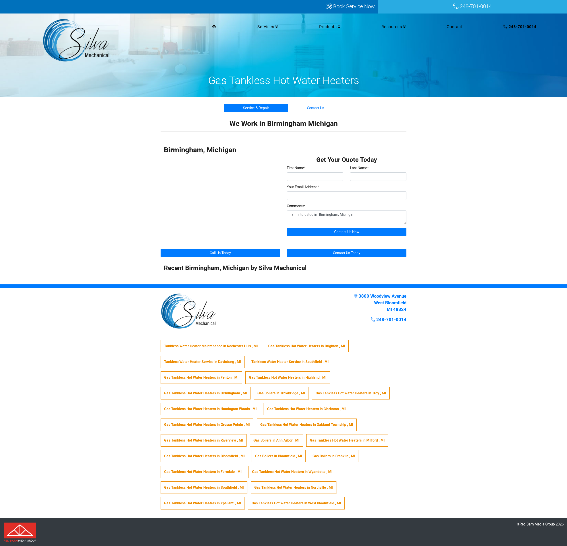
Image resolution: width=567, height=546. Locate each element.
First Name (296, 168)
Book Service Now (353, 7)
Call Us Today (220, 253)
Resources (392, 27)
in (211, 346)
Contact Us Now (346, 232)
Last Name (359, 168)
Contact (454, 27)
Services (266, 27)
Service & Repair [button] (256, 108)
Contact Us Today (346, 253)
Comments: (296, 206)
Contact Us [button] (315, 108)
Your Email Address (303, 187)
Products (328, 27)
